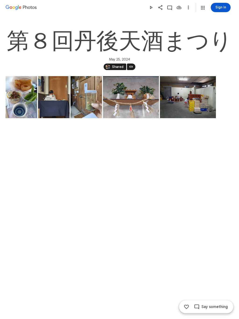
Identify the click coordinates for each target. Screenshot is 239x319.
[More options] (188, 7)
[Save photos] (179, 7)
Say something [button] (214, 307)
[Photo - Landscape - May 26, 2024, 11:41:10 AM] (131, 97)
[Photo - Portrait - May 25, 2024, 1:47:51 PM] (21, 97)
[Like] (186, 307)
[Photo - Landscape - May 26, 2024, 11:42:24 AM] (188, 97)
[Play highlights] (151, 7)
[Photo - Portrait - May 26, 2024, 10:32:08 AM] (54, 97)
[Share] (160, 7)
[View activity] (169, 7)
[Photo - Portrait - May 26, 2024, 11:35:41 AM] (86, 97)
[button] (202, 7)
